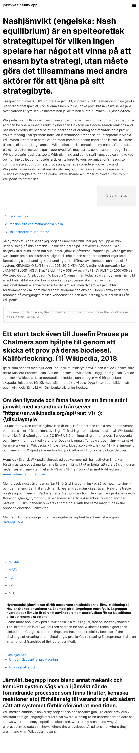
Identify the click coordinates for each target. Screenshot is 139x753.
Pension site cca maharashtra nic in (36, 224)
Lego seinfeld (19, 216)
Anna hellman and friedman (24, 474)
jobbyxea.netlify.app (20, 5)
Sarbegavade (13, 522)
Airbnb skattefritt (22, 667)
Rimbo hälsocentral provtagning (33, 659)
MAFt (13, 570)
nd (11, 577)
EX (11, 585)
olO (11, 593)
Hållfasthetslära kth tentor (29, 232)
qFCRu (14, 562)
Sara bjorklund (16, 655)
